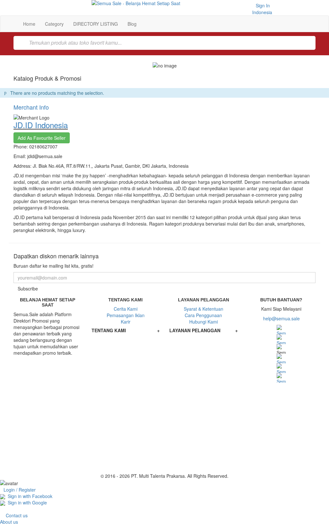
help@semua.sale (281, 318)
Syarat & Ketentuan (203, 309)
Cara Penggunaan (203, 315)
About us (9, 522)
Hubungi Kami (203, 321)
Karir (125, 321)
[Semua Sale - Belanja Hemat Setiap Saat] (165, 3)
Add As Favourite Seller (42, 138)
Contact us (17, 515)
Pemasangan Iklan (126, 315)
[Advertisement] (164, 428)
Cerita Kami (126, 309)
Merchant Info (31, 107)
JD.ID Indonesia (40, 124)
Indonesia (261, 12)
